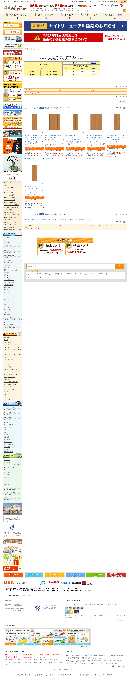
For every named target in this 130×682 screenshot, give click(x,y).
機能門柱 (6, 499)
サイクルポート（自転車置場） (13, 465)
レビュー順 (66, 108)
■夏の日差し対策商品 (10, 217)
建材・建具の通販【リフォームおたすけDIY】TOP (39, 219)
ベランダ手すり (8, 502)
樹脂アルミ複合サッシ (10, 255)
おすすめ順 (35, 108)
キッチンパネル (8, 419)
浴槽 (5, 429)
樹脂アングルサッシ (9, 252)
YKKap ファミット (9, 377)
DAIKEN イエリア (9, 379)
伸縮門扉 (6, 484)
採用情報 (109, 675)
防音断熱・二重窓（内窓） (11, 207)
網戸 (93, 274)
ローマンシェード (9, 295)
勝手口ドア (57, 9)
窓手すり (6, 307)
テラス (6, 470)
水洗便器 (6, 437)
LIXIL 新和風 (7, 367)
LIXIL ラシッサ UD (9, 359)
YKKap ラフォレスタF (10, 374)
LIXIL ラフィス (8, 362)
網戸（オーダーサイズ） (11, 237)
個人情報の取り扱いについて (69, 675)
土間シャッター (8, 312)
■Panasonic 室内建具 (10, 197)
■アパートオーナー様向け (11, 205)
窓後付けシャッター (9, 212)
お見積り (6, 449)
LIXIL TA (77, 219)
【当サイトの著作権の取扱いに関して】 (65, 669)
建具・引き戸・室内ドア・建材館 (64, 219)
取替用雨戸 (7, 314)
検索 (124, 10)
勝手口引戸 (7, 277)
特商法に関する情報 (84, 675)
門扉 (5, 482)
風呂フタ (6, 432)
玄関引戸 (6, 272)
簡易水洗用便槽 (8, 444)
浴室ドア (54, 10)
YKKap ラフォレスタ (10, 372)
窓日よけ (6, 300)
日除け (6, 477)
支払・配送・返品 (96, 675)
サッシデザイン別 (9, 247)
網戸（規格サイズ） (9, 240)
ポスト (6, 497)
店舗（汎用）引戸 (9, 282)
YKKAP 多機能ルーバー (11, 227)
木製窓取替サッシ (9, 265)
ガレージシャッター (9, 467)
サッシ (32, 9)
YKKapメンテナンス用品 (11, 324)
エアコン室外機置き (9, 489)
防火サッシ (7, 260)
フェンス (6, 487)
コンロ (6, 422)
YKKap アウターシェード (11, 222)
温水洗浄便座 (8, 442)
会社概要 (57, 675)
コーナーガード (8, 399)
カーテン (6, 292)
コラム (104, 675)
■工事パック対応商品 (10, 202)
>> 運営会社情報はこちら (19, 610)
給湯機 (6, 434)
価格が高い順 (57, 108)
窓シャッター (8, 309)
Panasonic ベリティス (10, 369)
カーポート (61, 10)
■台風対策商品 (8, 210)
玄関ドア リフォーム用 (10, 270)
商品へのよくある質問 (47, 675)
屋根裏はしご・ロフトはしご (12, 392)
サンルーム (7, 460)
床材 (5, 397)
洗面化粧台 (7, 447)
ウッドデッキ (8, 475)
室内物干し (7, 394)
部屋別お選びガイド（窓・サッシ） (13, 328)
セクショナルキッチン (10, 412)
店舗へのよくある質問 (33, 675)
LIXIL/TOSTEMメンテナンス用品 (13, 321)
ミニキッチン (8, 417)
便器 (64, 9)
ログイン (88, 6)
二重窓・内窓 (8, 245)
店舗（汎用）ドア (9, 280)
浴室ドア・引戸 (8, 285)
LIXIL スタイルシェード (11, 220)
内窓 (37, 10)
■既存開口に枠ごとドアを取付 (12, 229)
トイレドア (7, 337)
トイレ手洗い (8, 439)
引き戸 (6, 340)
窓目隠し (6, 290)
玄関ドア (39, 9)
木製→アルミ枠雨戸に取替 (11, 215)
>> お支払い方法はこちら (119, 620)
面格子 (32, 10)
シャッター (69, 10)
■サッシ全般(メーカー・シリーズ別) (13, 184)
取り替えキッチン (9, 414)
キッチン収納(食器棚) (10, 424)
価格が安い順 (48, 108)
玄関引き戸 (48, 9)
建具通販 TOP (22, 675)
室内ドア (70, 9)
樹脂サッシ (7, 257)
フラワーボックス (9, 297)
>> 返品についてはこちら (117, 666)
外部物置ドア (8, 287)
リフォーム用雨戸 (9, 317)
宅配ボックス (8, 494)
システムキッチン (45, 10)
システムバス (8, 427)
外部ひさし (7, 304)
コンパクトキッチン (9, 409)
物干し (6, 302)
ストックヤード (8, 472)
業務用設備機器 (8, 452)
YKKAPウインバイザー (10, 224)
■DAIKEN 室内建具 (9, 200)
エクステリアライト (9, 492)
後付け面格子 (8, 242)
